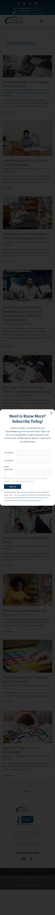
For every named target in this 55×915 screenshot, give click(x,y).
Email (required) (8, 469)
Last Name (8, 460)
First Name (8, 452)
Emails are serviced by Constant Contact (27, 500)
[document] (27, 457)
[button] (51, 413)
